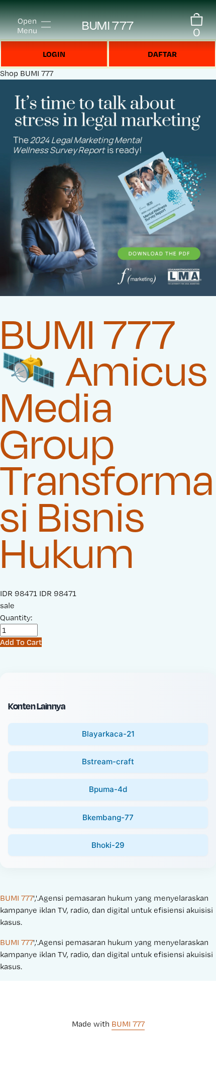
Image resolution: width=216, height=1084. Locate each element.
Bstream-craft (108, 761)
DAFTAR (162, 54)
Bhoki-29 (108, 845)
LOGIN (54, 54)
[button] (21, 642)
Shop (9, 73)
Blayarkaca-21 (108, 734)
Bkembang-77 (108, 817)
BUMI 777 (108, 25)
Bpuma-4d (108, 789)
